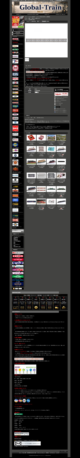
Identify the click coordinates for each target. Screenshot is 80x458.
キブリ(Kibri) (14, 107)
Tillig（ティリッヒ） (15, 84)
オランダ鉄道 (18, 264)
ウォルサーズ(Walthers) (16, 177)
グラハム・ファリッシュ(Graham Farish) (16, 207)
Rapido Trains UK (15, 217)
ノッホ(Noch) (14, 120)
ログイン (17, 34)
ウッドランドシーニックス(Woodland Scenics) (17, 184)
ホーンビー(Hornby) (15, 197)
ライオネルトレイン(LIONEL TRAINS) (17, 158)
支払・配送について (33, 14)
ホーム (19, 14)
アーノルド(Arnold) (15, 87)
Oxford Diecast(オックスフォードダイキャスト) (17, 213)
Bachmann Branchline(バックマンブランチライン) (17, 193)
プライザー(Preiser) (15, 141)
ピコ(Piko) (14, 80)
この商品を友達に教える (60, 98)
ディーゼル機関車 (17, 241)
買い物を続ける (58, 101)
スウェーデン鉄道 (18, 278)
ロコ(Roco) (14, 47)
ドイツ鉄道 (18, 257)
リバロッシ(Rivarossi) (16, 53)
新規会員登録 (18, 32)
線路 (14, 245)
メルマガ (57, 452)
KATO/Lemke (14, 97)
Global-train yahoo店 (17, 438)
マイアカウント (52, 452)
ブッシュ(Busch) (15, 131)
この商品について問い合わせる (61, 100)
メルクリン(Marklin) (15, 40)
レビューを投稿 (58, 104)
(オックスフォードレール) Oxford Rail (16, 227)
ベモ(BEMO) (14, 115)
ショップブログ (47, 14)
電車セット (16, 238)
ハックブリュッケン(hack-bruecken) (16, 137)
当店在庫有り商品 (17, 246)
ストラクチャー (17, 244)
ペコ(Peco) (14, 112)
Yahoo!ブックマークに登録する (61, 110)
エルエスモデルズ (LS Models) (17, 58)
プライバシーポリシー (41, 452)
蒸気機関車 (16, 237)
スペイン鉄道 (18, 274)
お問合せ (61, 14)
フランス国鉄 (18, 271)
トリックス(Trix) (15, 50)
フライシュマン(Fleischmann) (17, 43)
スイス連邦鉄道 (17, 254)
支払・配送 (24, 452)
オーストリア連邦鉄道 (18, 261)
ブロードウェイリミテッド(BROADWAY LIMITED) (17, 172)
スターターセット (17, 236)
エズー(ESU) (14, 76)
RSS (16, 288)
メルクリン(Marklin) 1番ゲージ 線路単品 (43, 16)
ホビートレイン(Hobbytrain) (17, 90)
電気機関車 (16, 239)
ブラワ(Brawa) (14, 94)
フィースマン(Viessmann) (16, 124)
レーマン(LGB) (15, 71)
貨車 (14, 242)
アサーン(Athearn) (15, 147)
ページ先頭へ (64, 451)
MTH (13, 152)
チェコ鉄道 (18, 281)
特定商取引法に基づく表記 (31, 452)
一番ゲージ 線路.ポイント (35, 18)
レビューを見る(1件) (59, 103)
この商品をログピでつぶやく (61, 108)
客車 (14, 243)
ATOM (20, 288)
